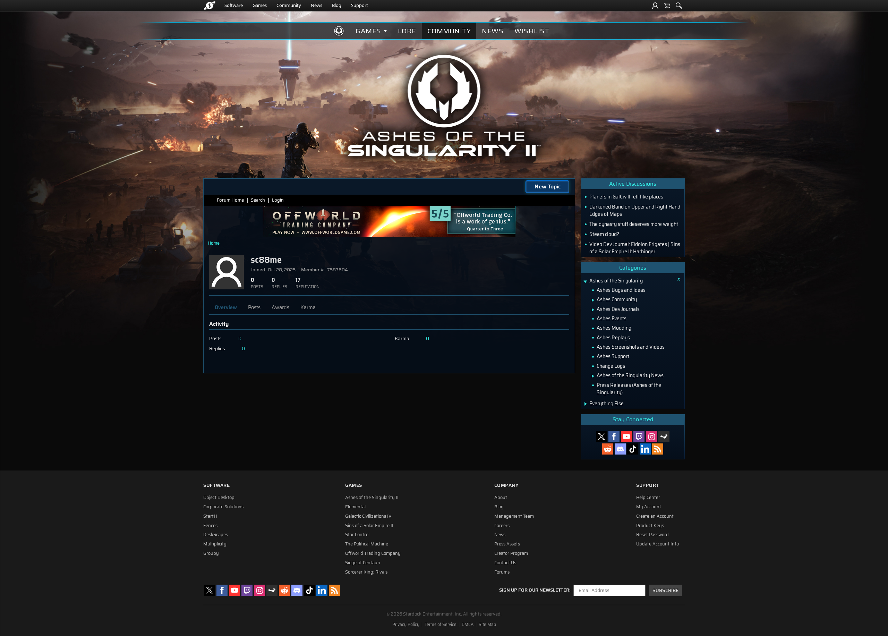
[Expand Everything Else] (585, 404)
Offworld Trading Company (373, 553)
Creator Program (511, 553)
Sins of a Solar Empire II (369, 525)
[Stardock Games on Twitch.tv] (639, 436)
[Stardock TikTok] (632, 449)
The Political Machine (366, 544)
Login (278, 200)
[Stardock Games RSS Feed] (657, 449)
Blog (336, 5)
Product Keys (650, 525)
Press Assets (507, 544)
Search (258, 200)
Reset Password (652, 534)
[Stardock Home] (209, 5)
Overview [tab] (226, 307)
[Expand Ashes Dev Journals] (593, 310)
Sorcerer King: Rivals (366, 572)
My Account (648, 506)
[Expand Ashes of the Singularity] (585, 281)
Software (233, 5)
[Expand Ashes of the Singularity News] (593, 376)
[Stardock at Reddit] (607, 449)
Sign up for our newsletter (534, 590)
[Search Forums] (679, 5)
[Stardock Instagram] (651, 436)
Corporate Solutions (223, 506)
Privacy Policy (405, 624)
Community (288, 5)
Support (359, 5)
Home (214, 243)
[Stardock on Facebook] (614, 436)
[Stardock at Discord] (620, 449)
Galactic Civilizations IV (368, 516)
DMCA (467, 624)
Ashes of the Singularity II (372, 497)
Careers (502, 525)
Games (260, 5)
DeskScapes (215, 534)
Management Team (514, 516)
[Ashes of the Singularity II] (444, 105)
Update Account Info (657, 544)
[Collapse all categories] (679, 279)
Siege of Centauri (362, 562)
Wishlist (531, 30)
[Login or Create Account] (655, 5)
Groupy (211, 553)
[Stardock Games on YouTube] (626, 436)
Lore (407, 30)
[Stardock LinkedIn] (645, 449)
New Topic (548, 186)
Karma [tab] (308, 307)
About (500, 497)
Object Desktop (218, 497)
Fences (210, 525)
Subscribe (665, 590)
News (316, 5)
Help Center (648, 497)
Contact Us (505, 562)
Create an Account (655, 516)
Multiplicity (215, 544)
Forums (502, 572)
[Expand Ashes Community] (593, 300)
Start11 (210, 516)
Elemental (355, 506)
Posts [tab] (254, 307)
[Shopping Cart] (667, 5)
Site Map (487, 624)
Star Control (357, 534)
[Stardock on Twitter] (601, 436)
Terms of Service (440, 624)
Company (506, 485)
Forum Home (230, 200)
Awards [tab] (280, 307)
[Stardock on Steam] (664, 436)
